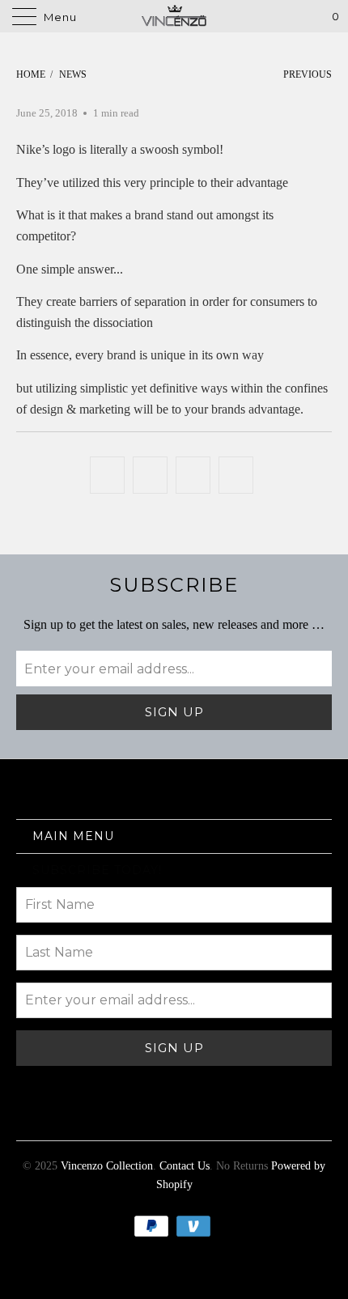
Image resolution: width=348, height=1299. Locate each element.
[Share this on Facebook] (150, 475)
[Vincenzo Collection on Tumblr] (173, 1117)
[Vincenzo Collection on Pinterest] (144, 1117)
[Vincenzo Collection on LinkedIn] (289, 1117)
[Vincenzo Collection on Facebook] (57, 1117)
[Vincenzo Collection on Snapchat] (231, 1117)
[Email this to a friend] (236, 475)
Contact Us (184, 1166)
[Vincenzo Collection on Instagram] (202, 1117)
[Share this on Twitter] (107, 475)
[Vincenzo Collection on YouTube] (86, 1117)
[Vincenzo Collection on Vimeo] (116, 1117)
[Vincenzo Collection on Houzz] (260, 1117)
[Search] (289, 16)
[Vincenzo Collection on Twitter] (29, 1117)
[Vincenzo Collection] (174, 16)
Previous (306, 74)
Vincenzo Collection (107, 1166)
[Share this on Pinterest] (193, 475)
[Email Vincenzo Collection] (318, 1117)
